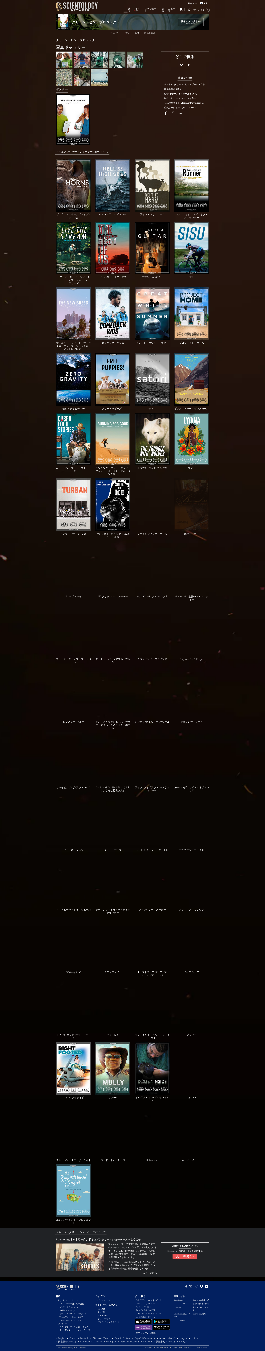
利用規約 (148, 1347)
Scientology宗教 (199, 1314)
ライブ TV (100, 1296)
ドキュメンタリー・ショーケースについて (81, 1232)
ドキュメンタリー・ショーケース (73, 1330)
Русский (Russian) (130, 1341)
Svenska (147, 1341)
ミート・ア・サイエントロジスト (72, 1314)
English (61, 1338)
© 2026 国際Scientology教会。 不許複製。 (72, 1347)
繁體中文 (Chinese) (165, 1341)
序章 (129, 10)
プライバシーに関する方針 (182, 1347)
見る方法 (101, 1312)
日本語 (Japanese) (67, 1341)
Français (183, 1341)
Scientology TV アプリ (147, 1316)
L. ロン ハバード (180, 1303)
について (114, 33)
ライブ (137, 10)
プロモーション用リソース (108, 1322)
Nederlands (86, 1341)
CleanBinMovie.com (191, 102)
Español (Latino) (122, 1338)
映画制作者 (149, 33)
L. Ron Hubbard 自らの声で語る (72, 1304)
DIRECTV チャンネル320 (148, 1300)
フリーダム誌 (179, 1320)
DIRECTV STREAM (145, 1303)
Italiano (194, 1338)
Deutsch (84, 1338)
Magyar (183, 1338)
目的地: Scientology (67, 1310)
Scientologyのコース (201, 1300)
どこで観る (140, 1296)
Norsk (99, 1341)
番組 (163, 10)
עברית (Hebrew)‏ (167, 1338)
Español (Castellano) (145, 1338)
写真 (137, 33)
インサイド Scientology (68, 1307)
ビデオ (126, 33)
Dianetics (177, 1307)
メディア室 (102, 1315)
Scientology (178, 1300)
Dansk (72, 1338)
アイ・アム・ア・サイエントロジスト (74, 1327)
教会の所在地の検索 (201, 1303)
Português (111, 1341)
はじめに (101, 1309)
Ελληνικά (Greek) (101, 1338)
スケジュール (151, 10)
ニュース (171, 10)
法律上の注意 (202, 1347)
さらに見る (149, 1273)
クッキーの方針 (162, 1347)
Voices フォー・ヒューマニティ (72, 1317)
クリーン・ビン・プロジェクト (96, 22)
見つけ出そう (184, 1256)
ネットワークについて (106, 1304)
